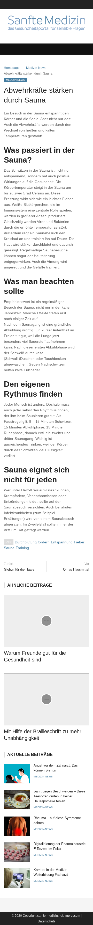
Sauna (9, 548)
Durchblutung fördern (32, 542)
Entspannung (62, 542)
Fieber (79, 542)
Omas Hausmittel (76, 569)
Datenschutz (46, 921)
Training (22, 548)
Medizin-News (36, 68)
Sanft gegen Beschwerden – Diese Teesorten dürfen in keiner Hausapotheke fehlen (59, 796)
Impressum (72, 915)
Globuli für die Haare (19, 569)
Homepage (12, 68)
